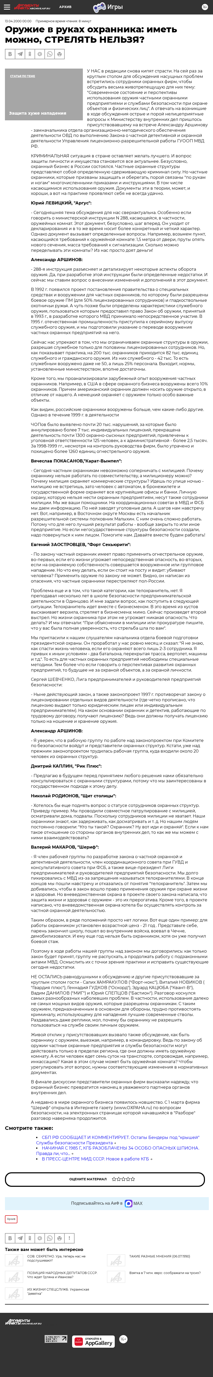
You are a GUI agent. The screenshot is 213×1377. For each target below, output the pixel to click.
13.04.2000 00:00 (18, 21)
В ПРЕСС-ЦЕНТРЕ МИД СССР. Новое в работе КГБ (95, 1159)
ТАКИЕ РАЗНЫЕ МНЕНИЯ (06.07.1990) (159, 1256)
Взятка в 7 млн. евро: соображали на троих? (165, 1273)
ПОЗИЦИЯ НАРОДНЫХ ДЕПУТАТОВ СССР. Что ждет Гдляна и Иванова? (62, 1275)
